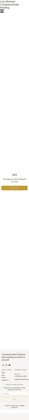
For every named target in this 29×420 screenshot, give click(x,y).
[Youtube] (9, 365)
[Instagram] (6, 365)
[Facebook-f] (3, 365)
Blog (3, 375)
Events (4, 377)
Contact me (5, 380)
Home (3, 372)
